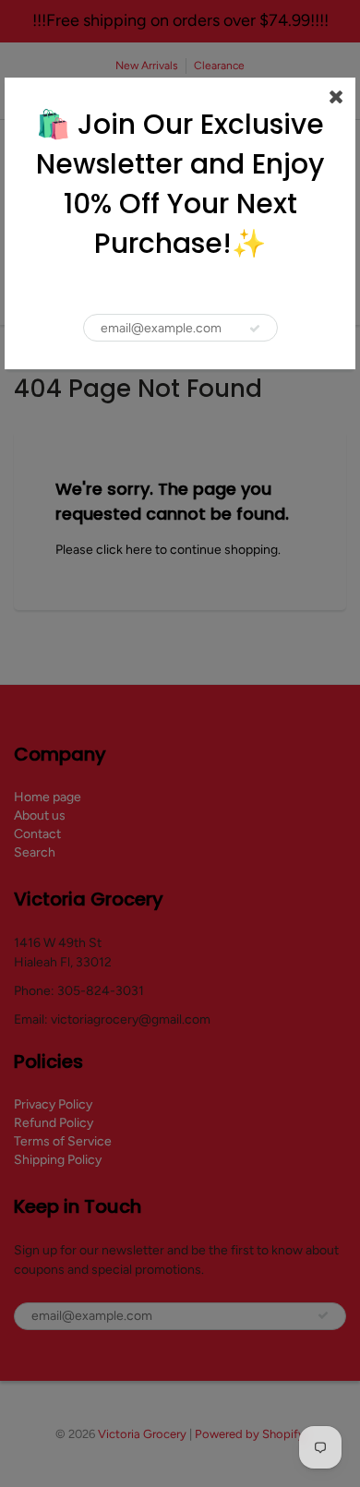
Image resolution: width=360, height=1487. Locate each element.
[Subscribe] (254, 328)
